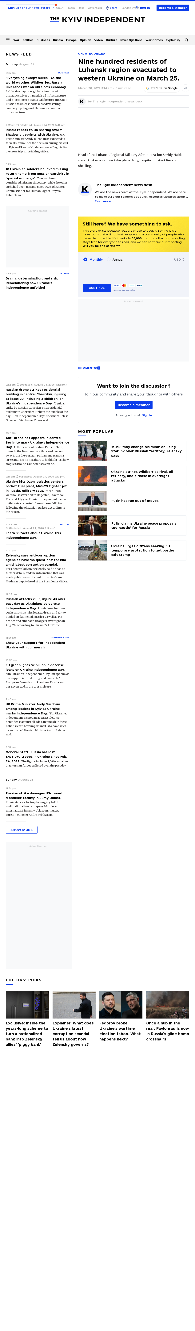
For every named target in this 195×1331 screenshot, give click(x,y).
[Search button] (186, 40)
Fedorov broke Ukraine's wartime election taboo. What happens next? (120, 1031)
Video (98, 40)
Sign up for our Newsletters (31, 7)
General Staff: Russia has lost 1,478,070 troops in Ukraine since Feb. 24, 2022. (36, 756)
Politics (28, 40)
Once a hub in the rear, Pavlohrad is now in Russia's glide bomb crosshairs (167, 1031)
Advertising (95, 7)
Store (113, 7)
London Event (130, 7)
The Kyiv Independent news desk (117, 101)
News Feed (19, 54)
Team (71, 7)
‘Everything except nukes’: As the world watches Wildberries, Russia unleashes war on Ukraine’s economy (36, 82)
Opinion (85, 40)
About (60, 7)
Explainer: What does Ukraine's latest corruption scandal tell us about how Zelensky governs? (73, 1034)
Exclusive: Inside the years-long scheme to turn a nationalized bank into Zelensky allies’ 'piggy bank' (27, 1034)
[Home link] (97, 20)
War (16, 40)
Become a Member (173, 7)
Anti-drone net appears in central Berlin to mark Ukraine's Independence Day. (37, 442)
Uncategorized (91, 53)
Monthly (96, 259)
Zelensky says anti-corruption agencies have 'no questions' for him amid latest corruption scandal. (36, 560)
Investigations (131, 40)
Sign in (147, 415)
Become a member (134, 405)
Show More (21, 830)
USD (177, 259)
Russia (58, 40)
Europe (71, 40)
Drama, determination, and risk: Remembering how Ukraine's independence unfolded (32, 283)
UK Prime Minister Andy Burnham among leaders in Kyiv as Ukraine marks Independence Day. (33, 708)
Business (43, 40)
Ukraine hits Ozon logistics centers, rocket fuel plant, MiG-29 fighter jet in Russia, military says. (36, 486)
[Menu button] (8, 40)
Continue (97, 287)
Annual (118, 259)
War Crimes (154, 40)
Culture (111, 40)
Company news (60, 637)
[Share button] (185, 88)
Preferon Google (164, 88)
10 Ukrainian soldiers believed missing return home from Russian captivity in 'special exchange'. (37, 173)
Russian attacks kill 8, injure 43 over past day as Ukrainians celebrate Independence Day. (36, 603)
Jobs (81, 7)
